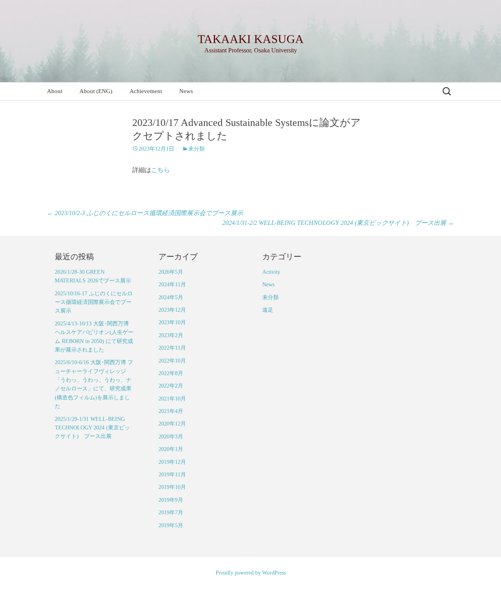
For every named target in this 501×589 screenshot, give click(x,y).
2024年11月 (172, 284)
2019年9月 (171, 500)
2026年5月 (171, 272)
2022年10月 (172, 361)
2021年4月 (171, 411)
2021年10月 (172, 399)
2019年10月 (172, 487)
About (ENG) (95, 91)
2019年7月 (171, 512)
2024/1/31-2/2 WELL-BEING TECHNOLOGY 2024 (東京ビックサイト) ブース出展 (338, 222)
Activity (271, 272)
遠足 (267, 310)
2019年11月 (172, 475)
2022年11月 (172, 348)
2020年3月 (171, 437)
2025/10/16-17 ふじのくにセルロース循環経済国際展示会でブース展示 (94, 302)
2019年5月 (171, 525)
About (54, 91)
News (186, 91)
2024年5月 (171, 297)
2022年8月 (171, 373)
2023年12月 (172, 310)
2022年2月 (171, 386)
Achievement (146, 91)
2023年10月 (172, 322)
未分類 (196, 149)
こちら (160, 170)
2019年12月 (172, 462)
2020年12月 (172, 424)
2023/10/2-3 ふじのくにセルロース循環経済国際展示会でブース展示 (145, 213)
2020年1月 (171, 449)
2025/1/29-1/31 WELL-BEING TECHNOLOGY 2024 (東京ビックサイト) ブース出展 (92, 428)
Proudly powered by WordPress (251, 573)
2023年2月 (171, 335)
